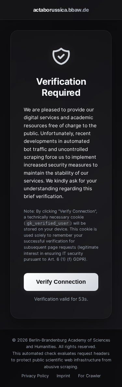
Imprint (63, 375)
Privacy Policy (35, 375)
